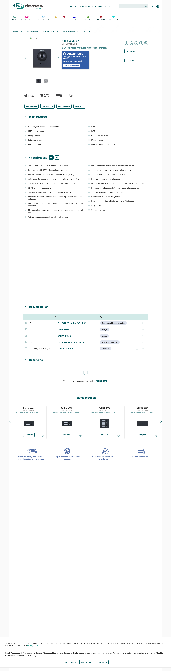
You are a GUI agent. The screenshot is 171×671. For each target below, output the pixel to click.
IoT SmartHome (88, 20)
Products (15, 31)
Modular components (68, 31)
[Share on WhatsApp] (146, 43)
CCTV (14, 20)
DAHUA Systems (50, 31)
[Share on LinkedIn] (131, 43)
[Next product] (58, 58)
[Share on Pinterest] (136, 43)
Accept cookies (70, 662)
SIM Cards (101, 20)
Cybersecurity (114, 20)
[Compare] (43, 436)
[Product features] (51, 157)
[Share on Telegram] (141, 43)
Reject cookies (86, 662)
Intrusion (55, 20)
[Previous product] (25, 58)
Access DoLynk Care (71, 65)
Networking (74, 20)
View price (131, 51)
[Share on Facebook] (126, 43)
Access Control (43, 20)
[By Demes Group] (28, 6)
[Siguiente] (161, 421)
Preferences (102, 662)
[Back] (10, 421)
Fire (64, 20)
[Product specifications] (57, 157)
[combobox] (133, 6)
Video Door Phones (27, 20)
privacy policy (32, 645)
